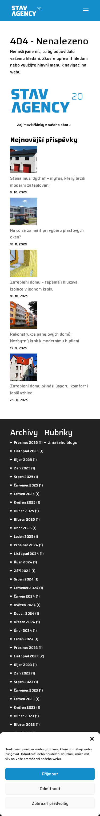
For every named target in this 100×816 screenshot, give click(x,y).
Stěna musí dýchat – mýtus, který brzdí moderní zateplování (47, 182)
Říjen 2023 (23, 665)
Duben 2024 (24, 613)
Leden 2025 (23, 536)
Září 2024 (22, 571)
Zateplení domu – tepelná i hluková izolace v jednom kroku (44, 285)
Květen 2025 (24, 502)
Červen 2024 (24, 596)
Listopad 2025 (26, 451)
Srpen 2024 (24, 579)
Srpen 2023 (23, 682)
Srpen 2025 (23, 477)
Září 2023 (22, 673)
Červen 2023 (24, 699)
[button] (92, 739)
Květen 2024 (25, 605)
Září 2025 (22, 468)
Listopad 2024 (26, 553)
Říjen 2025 (23, 459)
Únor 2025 (23, 528)
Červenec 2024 (26, 588)
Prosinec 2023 (26, 647)
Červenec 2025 (26, 485)
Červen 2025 (24, 494)
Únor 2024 (23, 630)
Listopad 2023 (26, 656)
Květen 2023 (24, 707)
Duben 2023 (24, 716)
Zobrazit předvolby (50, 803)
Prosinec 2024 (26, 545)
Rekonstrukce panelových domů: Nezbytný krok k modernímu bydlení (44, 337)
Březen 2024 (24, 622)
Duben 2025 (24, 511)
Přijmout (50, 774)
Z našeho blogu (62, 442)
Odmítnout (50, 789)
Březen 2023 (24, 724)
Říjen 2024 (23, 562)
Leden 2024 (24, 639)
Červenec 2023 (26, 690)
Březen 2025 (24, 519)
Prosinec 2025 (26, 442)
